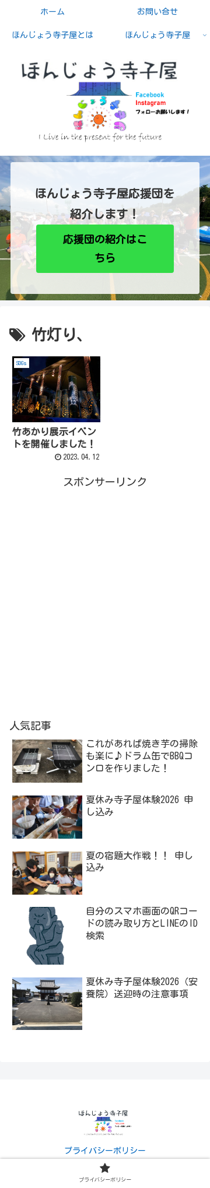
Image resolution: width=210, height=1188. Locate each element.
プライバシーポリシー (105, 1151)
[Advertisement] (105, 596)
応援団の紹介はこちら (105, 248)
